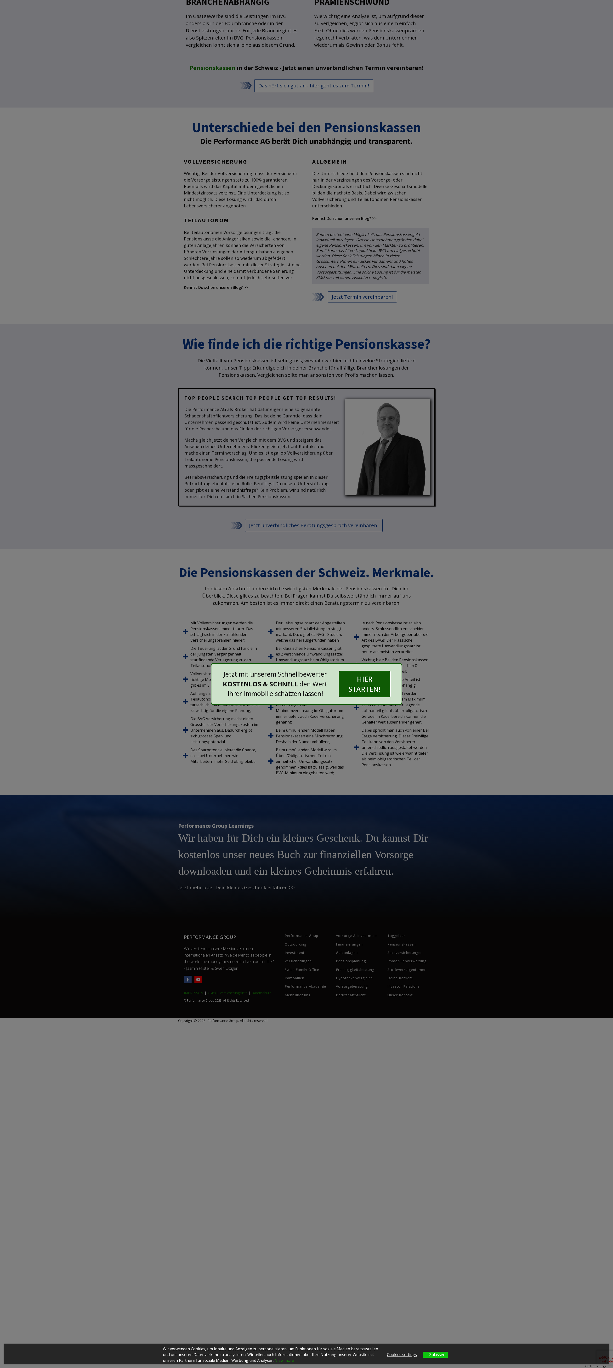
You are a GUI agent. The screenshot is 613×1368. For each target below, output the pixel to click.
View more (284, 1360)
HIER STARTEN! (364, 684)
